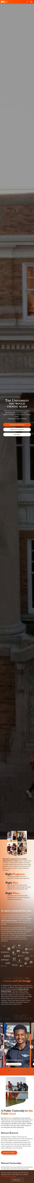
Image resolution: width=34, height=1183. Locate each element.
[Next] (31, 1047)
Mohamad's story (13, 1064)
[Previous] (2, 1047)
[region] (17, 1046)
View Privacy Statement (8, 1176)
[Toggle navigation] (31, 2)
